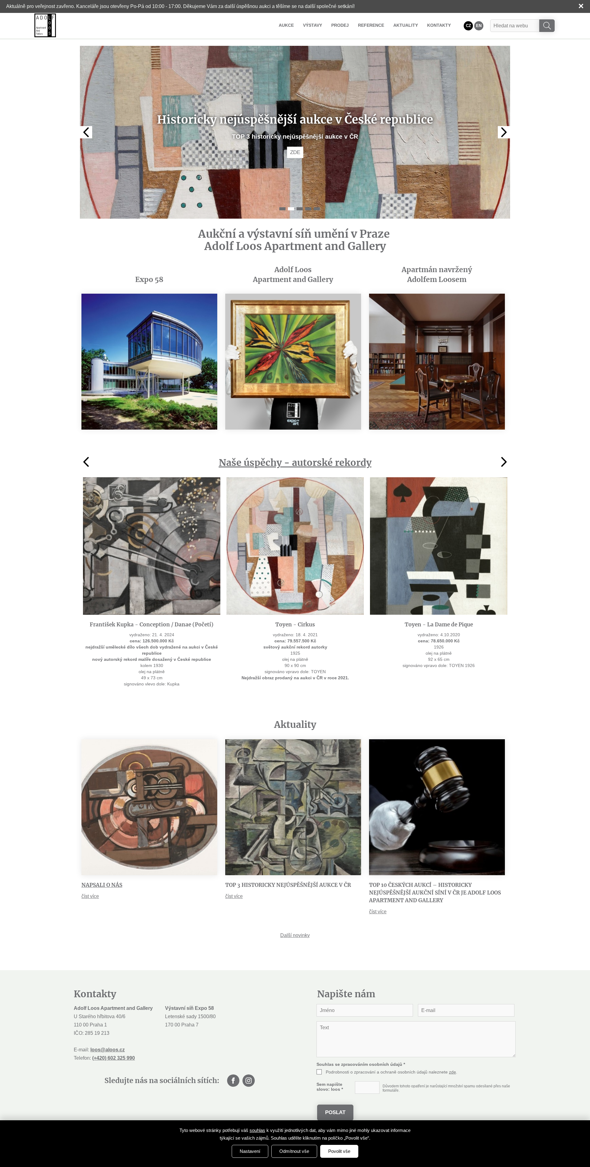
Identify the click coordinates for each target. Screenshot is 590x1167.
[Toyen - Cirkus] (295, 546)
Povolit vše (339, 1151)
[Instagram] (248, 1080)
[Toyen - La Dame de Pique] (438, 546)
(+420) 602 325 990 (113, 1058)
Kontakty (439, 25)
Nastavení (250, 1151)
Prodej (340, 25)
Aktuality (405, 25)
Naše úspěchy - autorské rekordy (295, 462)
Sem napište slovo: (330, 1087)
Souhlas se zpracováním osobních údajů (361, 1064)
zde (452, 1072)
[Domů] (45, 25)
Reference (371, 25)
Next (504, 132)
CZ (468, 25)
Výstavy (312, 25)
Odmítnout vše (294, 1151)
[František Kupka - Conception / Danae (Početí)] (151, 546)
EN (479, 25)
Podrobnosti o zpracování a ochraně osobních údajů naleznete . (391, 1072)
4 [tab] (308, 208)
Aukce (286, 25)
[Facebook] (233, 1080)
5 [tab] (317, 208)
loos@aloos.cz (107, 1049)
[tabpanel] (295, 132)
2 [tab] (291, 208)
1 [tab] (282, 208)
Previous (86, 132)
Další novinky (295, 935)
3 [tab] (300, 208)
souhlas (257, 1130)
